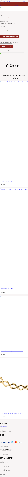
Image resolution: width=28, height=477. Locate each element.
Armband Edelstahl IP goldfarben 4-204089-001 (12, 413)
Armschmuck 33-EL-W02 (7, 288)
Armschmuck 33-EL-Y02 (6, 181)
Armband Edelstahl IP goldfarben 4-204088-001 (12, 351)
